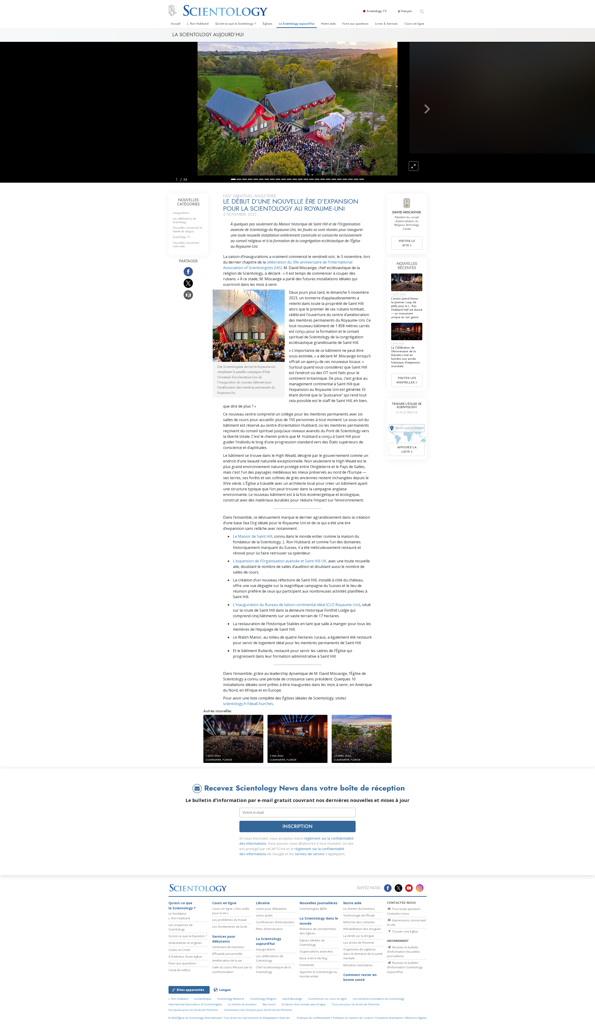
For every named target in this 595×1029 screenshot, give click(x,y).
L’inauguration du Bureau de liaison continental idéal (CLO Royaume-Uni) (296, 604)
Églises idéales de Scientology (312, 942)
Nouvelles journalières (318, 903)
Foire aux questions (355, 23)
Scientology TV (377, 11)
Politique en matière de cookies (353, 1017)
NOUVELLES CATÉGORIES (188, 202)
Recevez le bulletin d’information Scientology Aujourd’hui (404, 967)
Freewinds (307, 965)
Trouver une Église (404, 931)
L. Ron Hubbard (197, 23)
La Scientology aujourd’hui (296, 23)
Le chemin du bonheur (359, 909)
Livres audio (264, 915)
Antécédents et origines (185, 943)
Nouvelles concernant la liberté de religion (187, 229)
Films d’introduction (269, 929)
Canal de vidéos (180, 970)
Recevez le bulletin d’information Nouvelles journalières (403, 951)
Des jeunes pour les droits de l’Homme (193, 1010)
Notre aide (328, 23)
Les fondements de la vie (229, 926)
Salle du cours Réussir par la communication (232, 969)
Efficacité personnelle (227, 954)
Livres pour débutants (271, 909)
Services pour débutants (223, 939)
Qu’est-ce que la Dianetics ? (188, 936)
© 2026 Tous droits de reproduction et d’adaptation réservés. (229, 1017)
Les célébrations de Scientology (184, 220)
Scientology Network (230, 998)
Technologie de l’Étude (359, 915)
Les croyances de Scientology (181, 927)
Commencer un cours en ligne (327, 998)
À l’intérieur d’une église (185, 956)
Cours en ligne (414, 23)
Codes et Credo (179, 950)
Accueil (175, 23)
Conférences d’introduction (275, 922)
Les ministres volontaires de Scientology (378, 998)
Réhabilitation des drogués (362, 929)
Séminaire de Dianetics (228, 947)
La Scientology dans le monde (319, 921)
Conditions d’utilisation (389, 1017)
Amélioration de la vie (227, 960)
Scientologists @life (313, 909)
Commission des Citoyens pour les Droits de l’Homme (258, 1010)
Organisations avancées (316, 951)
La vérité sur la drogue (358, 936)
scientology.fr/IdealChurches (248, 703)
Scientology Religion (263, 998)
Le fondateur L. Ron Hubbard (179, 915)
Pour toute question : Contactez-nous (404, 911)
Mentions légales (416, 1017)
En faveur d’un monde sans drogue (304, 1004)
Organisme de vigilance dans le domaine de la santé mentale (363, 953)
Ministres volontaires (358, 965)
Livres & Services (386, 23)
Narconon (269, 1004)
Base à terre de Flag (313, 958)
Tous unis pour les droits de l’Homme (355, 1004)
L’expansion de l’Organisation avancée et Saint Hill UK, (280, 561)
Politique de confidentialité (314, 1017)
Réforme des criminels (359, 922)
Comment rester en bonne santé (360, 977)
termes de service (309, 853)
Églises (267, 23)
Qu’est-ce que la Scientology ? (235, 23)
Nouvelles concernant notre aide (186, 244)
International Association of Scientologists (195, 1004)
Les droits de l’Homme (358, 942)
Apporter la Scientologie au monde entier (318, 974)
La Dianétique (202, 998)
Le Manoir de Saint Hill (252, 536)
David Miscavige (292, 998)
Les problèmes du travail (229, 920)
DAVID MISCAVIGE (406, 212)
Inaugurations (181, 213)
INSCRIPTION (297, 826)
